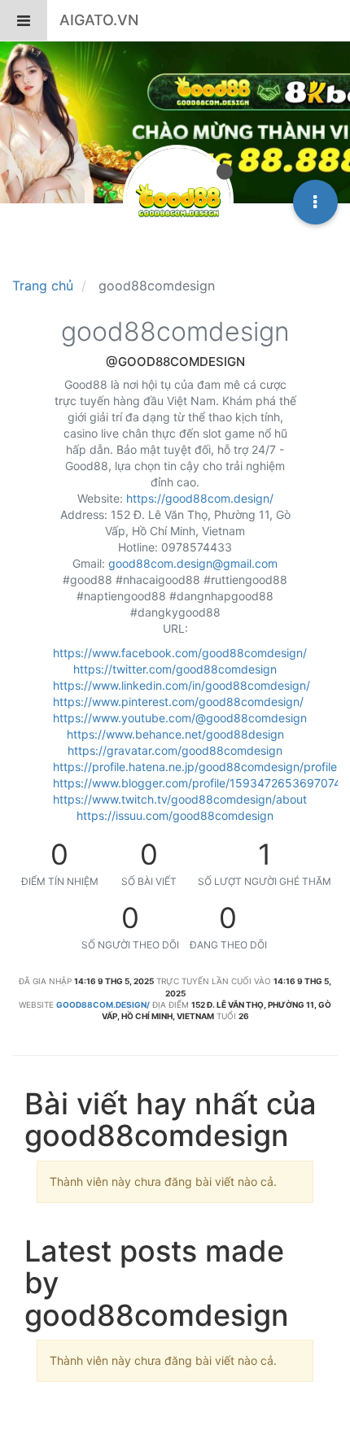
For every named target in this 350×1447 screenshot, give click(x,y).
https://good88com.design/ (199, 498)
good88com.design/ (103, 1004)
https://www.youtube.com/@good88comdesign (180, 718)
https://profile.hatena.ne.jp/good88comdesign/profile (195, 767)
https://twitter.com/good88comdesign (175, 669)
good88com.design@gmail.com (193, 563)
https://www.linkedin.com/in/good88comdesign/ (181, 685)
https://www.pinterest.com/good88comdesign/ (178, 701)
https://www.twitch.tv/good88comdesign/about (180, 799)
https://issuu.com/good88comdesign (175, 815)
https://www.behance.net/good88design (175, 734)
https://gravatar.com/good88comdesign (175, 750)
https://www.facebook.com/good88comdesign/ (180, 653)
